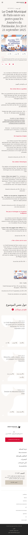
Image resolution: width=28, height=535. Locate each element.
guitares (25, 513)
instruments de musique (21, 510)
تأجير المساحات (22, 463)
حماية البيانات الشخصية (14, 530)
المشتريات (24, 459)
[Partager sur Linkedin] (9, 64)
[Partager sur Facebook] (13, 64)
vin (26, 516)
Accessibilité (23, 466)
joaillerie (25, 494)
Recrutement (23, 452)
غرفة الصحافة (23, 449)
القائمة (2, 2)
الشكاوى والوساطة (21, 456)
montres (25, 500)
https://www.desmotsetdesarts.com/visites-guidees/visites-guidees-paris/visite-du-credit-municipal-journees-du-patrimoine (14, 121)
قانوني (14, 528)
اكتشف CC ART (13, 483)
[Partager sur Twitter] (6, 64)
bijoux (25, 497)
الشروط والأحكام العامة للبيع (14, 532)
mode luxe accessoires (21, 504)
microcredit (24, 520)
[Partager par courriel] (2, 64)
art (26, 507)
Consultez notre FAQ (12, 440)
